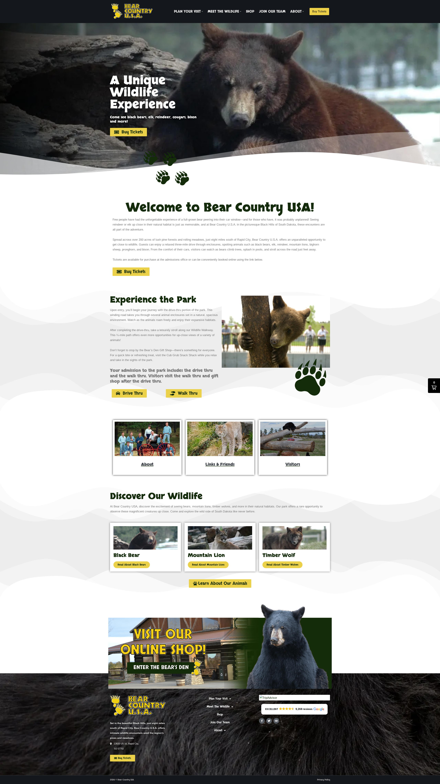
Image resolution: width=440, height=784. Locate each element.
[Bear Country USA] (133, 11)
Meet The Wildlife (218, 707)
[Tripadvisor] (276, 721)
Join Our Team (272, 11)
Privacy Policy (323, 779)
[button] (202, 11)
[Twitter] (269, 721)
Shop (250, 11)
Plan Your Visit (218, 699)
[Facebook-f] (262, 721)
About (218, 730)
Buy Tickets (319, 11)
